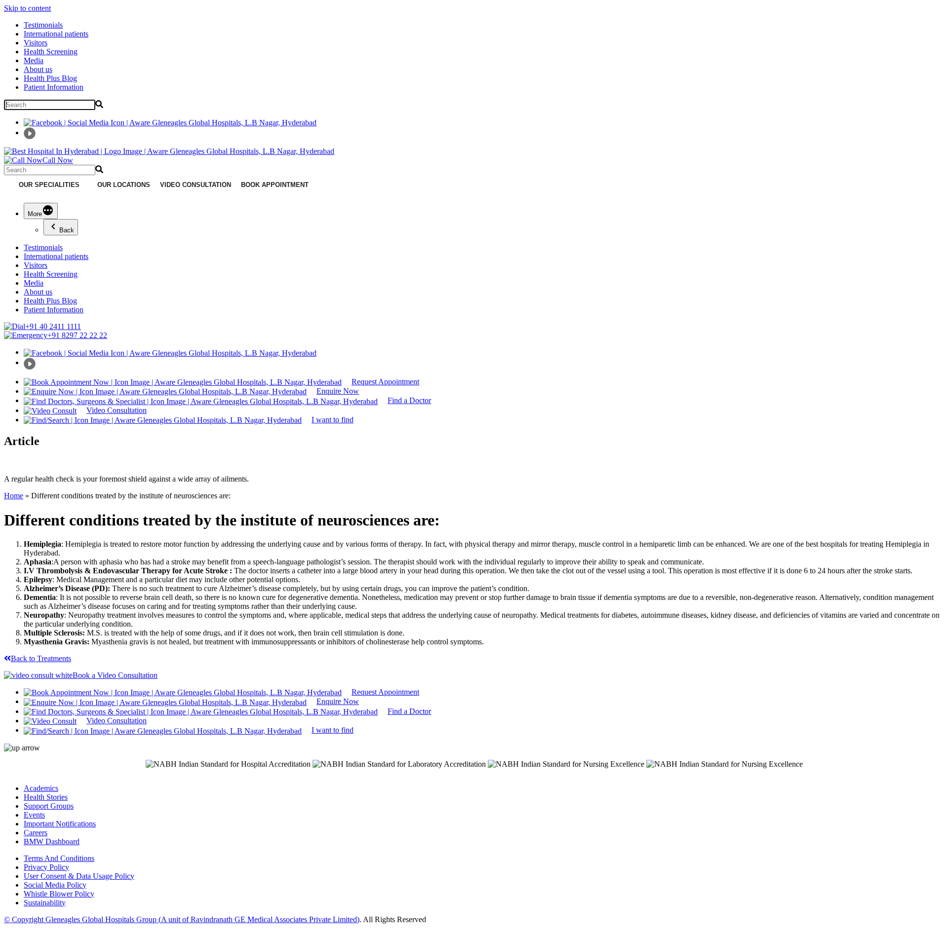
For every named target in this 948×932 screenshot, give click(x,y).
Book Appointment (275, 184)
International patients (56, 34)
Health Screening (51, 51)
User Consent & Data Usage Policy (79, 876)
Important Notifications (60, 824)
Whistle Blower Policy (59, 894)
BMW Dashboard (51, 841)
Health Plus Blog (50, 78)
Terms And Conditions (59, 858)
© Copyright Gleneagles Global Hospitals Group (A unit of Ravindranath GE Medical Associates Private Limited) (181, 919)
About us (38, 69)
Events (34, 815)
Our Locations (123, 184)
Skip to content (27, 8)
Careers (35, 832)
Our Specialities (49, 184)
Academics (41, 788)
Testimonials (43, 25)
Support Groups (49, 806)
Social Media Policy (55, 885)
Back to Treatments (41, 658)
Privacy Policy (46, 867)
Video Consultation (195, 184)
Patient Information (53, 87)
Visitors (35, 42)
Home (13, 495)
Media (33, 60)
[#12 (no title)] (9, 185)
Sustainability (45, 902)
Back (66, 230)
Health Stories (46, 797)
